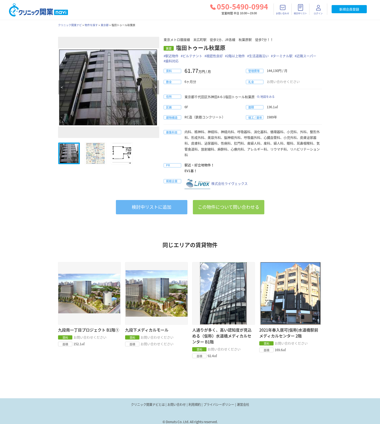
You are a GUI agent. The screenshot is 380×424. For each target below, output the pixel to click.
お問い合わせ (176, 404)
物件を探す (91, 25)
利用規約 (194, 404)
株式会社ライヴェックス (229, 183)
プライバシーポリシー (218, 404)
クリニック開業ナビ (70, 25)
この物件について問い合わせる (228, 207)
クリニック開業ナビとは (148, 404)
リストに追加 (151, 207)
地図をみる (267, 96)
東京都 (105, 25)
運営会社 (243, 404)
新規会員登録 (349, 9)
